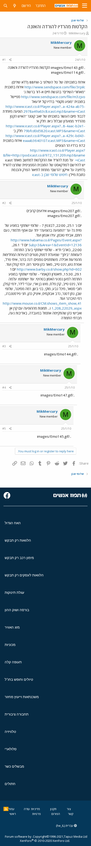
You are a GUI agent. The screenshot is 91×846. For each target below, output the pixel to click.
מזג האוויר (12, 627)
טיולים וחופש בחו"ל (19, 679)
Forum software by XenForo (37, 838)
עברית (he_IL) (65, 826)
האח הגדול (13, 523)
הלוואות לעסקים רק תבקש (24, 575)
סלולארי (11, 749)
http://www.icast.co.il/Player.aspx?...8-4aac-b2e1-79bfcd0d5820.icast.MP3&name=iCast (45, 128)
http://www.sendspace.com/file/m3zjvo (53, 96)
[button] (84, 6)
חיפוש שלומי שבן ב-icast (49, 174)
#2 (4, 203)
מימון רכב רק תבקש (19, 558)
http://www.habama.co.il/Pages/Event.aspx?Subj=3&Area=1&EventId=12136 (46, 242)
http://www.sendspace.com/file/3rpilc (54, 87)
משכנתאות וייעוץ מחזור (22, 697)
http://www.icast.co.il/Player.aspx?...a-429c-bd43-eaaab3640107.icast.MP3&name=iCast (45, 138)
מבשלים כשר (14, 766)
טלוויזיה (10, 732)
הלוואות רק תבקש (18, 540)
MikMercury (77, 33)
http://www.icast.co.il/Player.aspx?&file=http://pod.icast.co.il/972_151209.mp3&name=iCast (44, 155)
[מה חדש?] (14, 5)
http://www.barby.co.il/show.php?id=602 (49, 269)
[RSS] (6, 809)
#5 (4, 429)
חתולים (10, 784)
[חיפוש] (5, 5)
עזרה (27, 809)
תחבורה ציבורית (16, 714)
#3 (4, 346)
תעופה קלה (13, 662)
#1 (4, 60)
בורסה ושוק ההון (17, 610)
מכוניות (10, 645)
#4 (4, 387)
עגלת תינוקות (14, 592)
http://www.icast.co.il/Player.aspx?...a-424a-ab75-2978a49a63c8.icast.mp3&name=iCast (45, 109)
